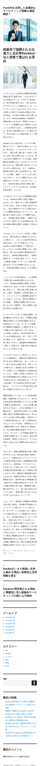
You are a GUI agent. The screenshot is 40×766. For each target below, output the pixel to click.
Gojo (8, 551)
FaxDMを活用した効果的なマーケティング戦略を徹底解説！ (19, 11)
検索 (5, 679)
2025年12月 (10, 617)
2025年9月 (10, 626)
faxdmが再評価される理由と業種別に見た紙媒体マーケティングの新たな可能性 (20, 704)
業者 (7, 663)
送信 (7, 666)
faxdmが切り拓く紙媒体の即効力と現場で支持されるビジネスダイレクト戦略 (20, 726)
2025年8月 (9, 630)
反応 (4, 553)
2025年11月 (10, 620)
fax (6, 650)
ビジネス (32, 551)
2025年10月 (10, 623)
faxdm (26, 551)
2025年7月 (9, 633)
